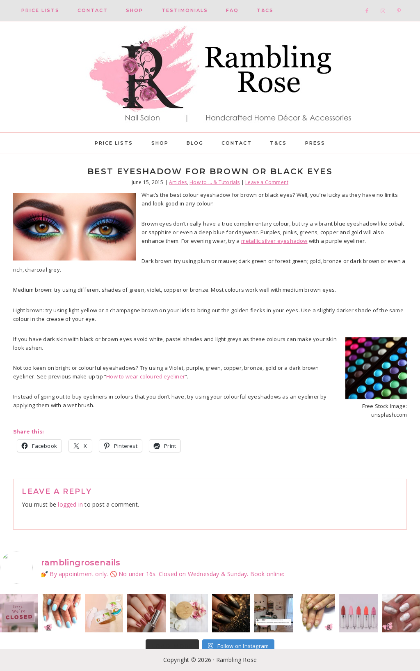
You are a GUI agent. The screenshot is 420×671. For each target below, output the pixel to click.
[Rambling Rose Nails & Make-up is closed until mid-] (19, 613)
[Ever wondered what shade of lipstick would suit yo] (358, 613)
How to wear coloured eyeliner (145, 376)
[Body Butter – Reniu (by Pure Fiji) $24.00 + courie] (104, 613)
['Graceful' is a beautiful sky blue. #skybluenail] (61, 613)
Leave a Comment (266, 182)
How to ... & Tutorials (214, 182)
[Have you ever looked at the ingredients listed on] (189, 613)
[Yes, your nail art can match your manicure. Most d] (401, 613)
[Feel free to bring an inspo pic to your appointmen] (231, 613)
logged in (70, 504)
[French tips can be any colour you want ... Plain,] (316, 613)
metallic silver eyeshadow (274, 240)
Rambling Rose (210, 76)
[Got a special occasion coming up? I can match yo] (146, 613)
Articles (178, 182)
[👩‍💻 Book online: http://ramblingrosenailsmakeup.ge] (273, 613)
